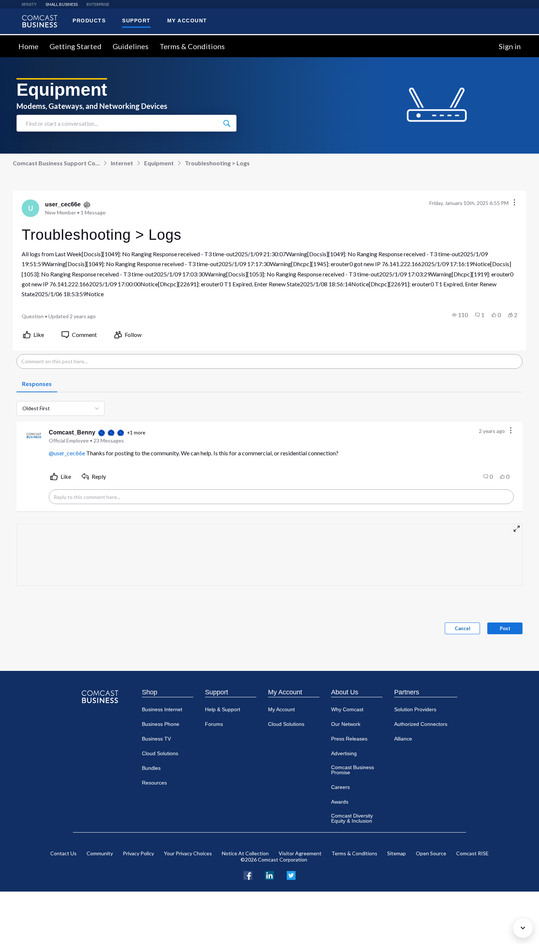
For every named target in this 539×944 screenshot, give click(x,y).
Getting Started (76, 46)
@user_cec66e (67, 452)
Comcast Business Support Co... (56, 162)
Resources (154, 782)
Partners (406, 692)
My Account (285, 692)
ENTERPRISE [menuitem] (98, 4)
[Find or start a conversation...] (226, 123)
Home (28, 46)
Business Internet (162, 709)
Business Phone (160, 724)
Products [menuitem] (89, 20)
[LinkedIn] (269, 874)
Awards (339, 801)
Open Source (431, 853)
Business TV (156, 738)
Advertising (344, 753)
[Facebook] (247, 874)
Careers (340, 787)
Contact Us (63, 853)
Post (505, 628)
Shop (149, 692)
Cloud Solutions (160, 753)
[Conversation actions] (514, 202)
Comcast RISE (472, 853)
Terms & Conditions (192, 46)
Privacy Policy (138, 853)
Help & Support (222, 709)
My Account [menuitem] (187, 20)
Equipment (159, 162)
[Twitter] (291, 874)
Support (216, 692)
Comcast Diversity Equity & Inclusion (352, 818)
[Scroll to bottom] (523, 928)
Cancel (462, 628)
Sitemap (396, 853)
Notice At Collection (245, 853)
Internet (122, 162)
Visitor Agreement (300, 853)
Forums (214, 724)
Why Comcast (347, 709)
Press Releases (349, 738)
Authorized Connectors (420, 724)
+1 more (136, 433)
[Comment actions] (511, 430)
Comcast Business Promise (352, 770)
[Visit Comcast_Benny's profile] (34, 436)
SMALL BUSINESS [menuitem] (61, 4)
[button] (460, 315)
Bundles (151, 768)
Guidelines (130, 46)
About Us (344, 692)
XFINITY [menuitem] (29, 4)
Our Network (345, 724)
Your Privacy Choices (188, 853)
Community (100, 853)
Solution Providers (415, 709)
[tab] (36, 384)
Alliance (403, 738)
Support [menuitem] (136, 20)
